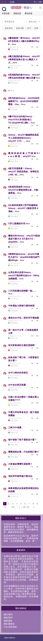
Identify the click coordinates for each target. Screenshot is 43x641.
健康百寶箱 (14, 161)
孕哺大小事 (14, 68)
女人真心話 (14, 298)
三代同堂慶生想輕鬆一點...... (22, 290)
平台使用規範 (10, 626)
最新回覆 (20, 28)
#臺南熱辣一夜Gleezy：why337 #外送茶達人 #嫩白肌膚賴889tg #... (24, 41)
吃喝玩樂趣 (14, 83)
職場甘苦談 (14, 146)
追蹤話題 (17, 13)
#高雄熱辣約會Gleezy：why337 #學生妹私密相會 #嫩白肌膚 (24, 76)
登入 (35, 2)
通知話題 (28, 13)
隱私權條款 (9, 623)
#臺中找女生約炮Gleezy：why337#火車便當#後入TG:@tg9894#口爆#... (21, 119)
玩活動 (12, 2)
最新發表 (9, 28)
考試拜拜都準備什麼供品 (20, 476)
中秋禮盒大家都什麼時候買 (21, 305)
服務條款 (8, 620)
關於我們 (8, 614)
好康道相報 (14, 49)
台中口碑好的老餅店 (18, 372)
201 (13, 507)
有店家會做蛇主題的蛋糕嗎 (21, 345)
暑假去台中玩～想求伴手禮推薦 (23, 317)
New (14, 44)
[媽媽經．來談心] (21, 8)
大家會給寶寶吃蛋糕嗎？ (20, 463)
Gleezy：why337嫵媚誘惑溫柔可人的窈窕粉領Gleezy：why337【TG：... (23, 137)
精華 (36, 28)
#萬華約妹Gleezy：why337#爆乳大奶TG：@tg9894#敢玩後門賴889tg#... (23, 257)
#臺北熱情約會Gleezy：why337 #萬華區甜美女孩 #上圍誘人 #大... (24, 59)
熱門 (29, 28)
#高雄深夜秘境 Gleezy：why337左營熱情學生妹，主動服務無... (23, 189)
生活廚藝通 (14, 284)
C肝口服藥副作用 (16, 223)
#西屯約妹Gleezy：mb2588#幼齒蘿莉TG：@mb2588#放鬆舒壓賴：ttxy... (23, 101)
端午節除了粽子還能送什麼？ (22, 439)
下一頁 (33, 507)
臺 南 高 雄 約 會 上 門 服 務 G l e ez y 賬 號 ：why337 (24, 155)
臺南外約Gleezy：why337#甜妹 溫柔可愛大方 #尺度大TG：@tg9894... (24, 238)
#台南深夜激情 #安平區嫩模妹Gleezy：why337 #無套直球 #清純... (23, 208)
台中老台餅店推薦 (17, 384)
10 (5, 507)
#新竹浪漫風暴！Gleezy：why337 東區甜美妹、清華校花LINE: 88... (23, 171)
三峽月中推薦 (14, 427)
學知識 (4, 2)
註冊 (40, 2)
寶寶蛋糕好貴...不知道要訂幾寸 (23, 451)
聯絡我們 (8, 617)
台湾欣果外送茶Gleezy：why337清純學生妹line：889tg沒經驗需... (23, 275)
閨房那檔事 (14, 109)
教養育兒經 (14, 128)
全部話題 (6, 13)
